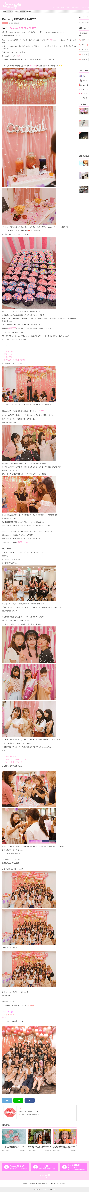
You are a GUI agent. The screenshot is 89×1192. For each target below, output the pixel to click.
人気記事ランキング (64, 7)
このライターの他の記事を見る (30, 1114)
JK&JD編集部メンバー (78, 7)
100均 (83, 40)
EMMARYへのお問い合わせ (58, 1183)
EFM (83, 45)
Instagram (84, 59)
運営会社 (25, 1183)
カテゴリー (55, 7)
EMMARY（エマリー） (8, 11)
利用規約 (32, 1183)
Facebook (84, 54)
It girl (16, 11)
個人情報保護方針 (43, 1183)
